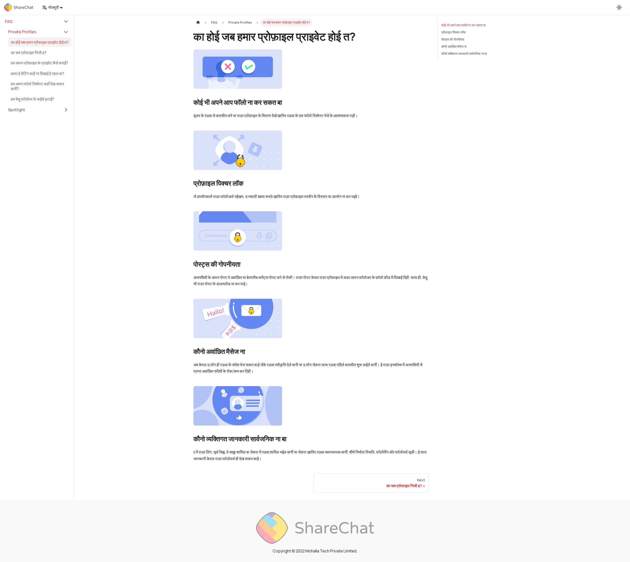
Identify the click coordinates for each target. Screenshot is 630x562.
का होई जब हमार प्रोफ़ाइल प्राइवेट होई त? (39, 42)
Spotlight (16, 109)
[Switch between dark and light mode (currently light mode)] (619, 7)
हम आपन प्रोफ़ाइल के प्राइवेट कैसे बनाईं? (39, 63)
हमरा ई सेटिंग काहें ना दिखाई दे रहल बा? (37, 73)
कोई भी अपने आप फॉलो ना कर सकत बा (463, 25)
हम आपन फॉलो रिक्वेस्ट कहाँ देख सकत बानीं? (37, 86)
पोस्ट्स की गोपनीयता (452, 39)
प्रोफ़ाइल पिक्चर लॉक (453, 32)
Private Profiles (22, 32)
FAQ (8, 21)
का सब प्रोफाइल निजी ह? (28, 52)
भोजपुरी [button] (53, 7)
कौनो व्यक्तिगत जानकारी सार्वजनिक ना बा (464, 53)
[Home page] (198, 22)
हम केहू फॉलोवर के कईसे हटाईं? (32, 99)
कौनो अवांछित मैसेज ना (454, 46)
